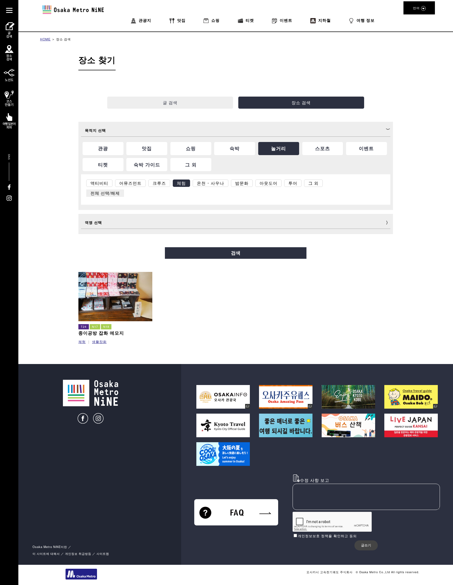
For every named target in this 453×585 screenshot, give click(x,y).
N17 (95, 327)
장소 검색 (63, 39)
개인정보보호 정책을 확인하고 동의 (327, 535)
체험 (82, 341)
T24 (84, 327)
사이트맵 (102, 553)
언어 (416, 8)
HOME (45, 39)
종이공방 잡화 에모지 (101, 333)
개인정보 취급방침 (78, 553)
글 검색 (170, 102)
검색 (235, 253)
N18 (106, 327)
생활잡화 (99, 341)
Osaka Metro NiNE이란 (50, 547)
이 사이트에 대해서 (46, 553)
